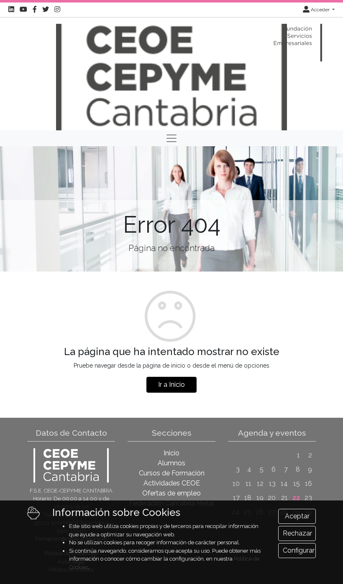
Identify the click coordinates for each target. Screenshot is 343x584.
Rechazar (297, 533)
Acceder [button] (320, 10)
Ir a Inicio (171, 384)
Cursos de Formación (172, 473)
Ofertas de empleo (171, 493)
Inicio (171, 453)
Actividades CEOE (171, 483)
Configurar (299, 550)
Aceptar (297, 516)
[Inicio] (171, 73)
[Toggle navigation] (171, 138)
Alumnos (171, 463)
